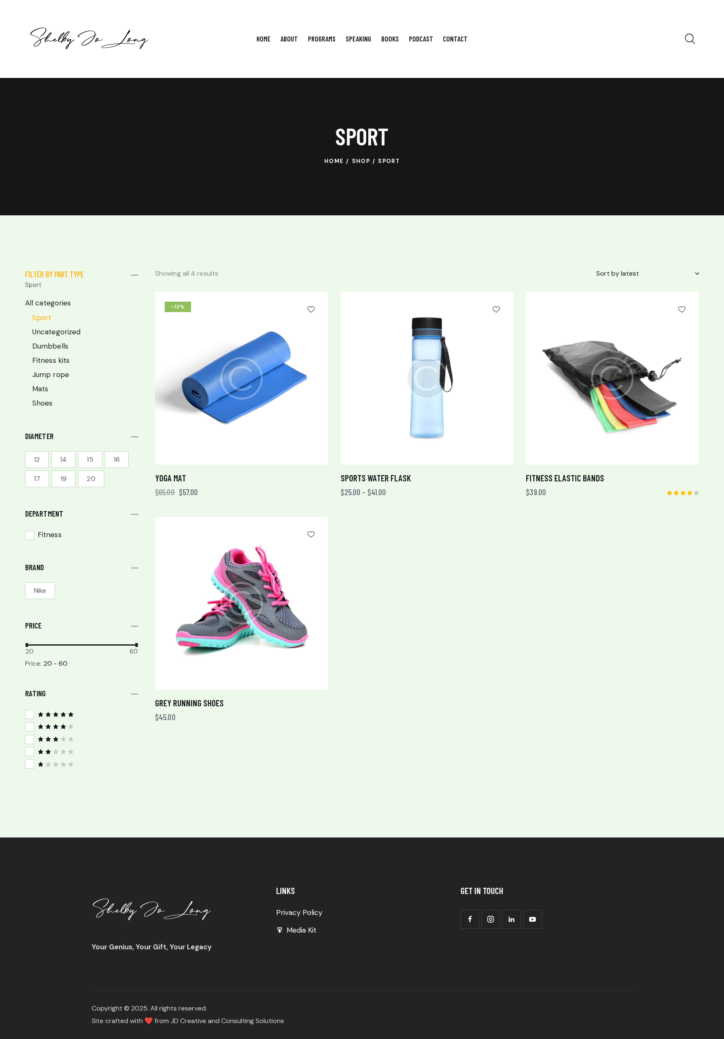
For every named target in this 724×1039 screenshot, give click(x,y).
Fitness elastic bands (565, 478)
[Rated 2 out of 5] (81, 751)
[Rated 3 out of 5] (81, 739)
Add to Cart (289, 455)
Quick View (203, 455)
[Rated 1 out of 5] (81, 764)
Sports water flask (376, 478)
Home (334, 161)
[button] (311, 309)
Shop (361, 161)
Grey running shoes (189, 703)
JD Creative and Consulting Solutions (226, 1020)
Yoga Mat (170, 478)
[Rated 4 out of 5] (81, 726)
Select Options (475, 455)
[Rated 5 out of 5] (81, 714)
